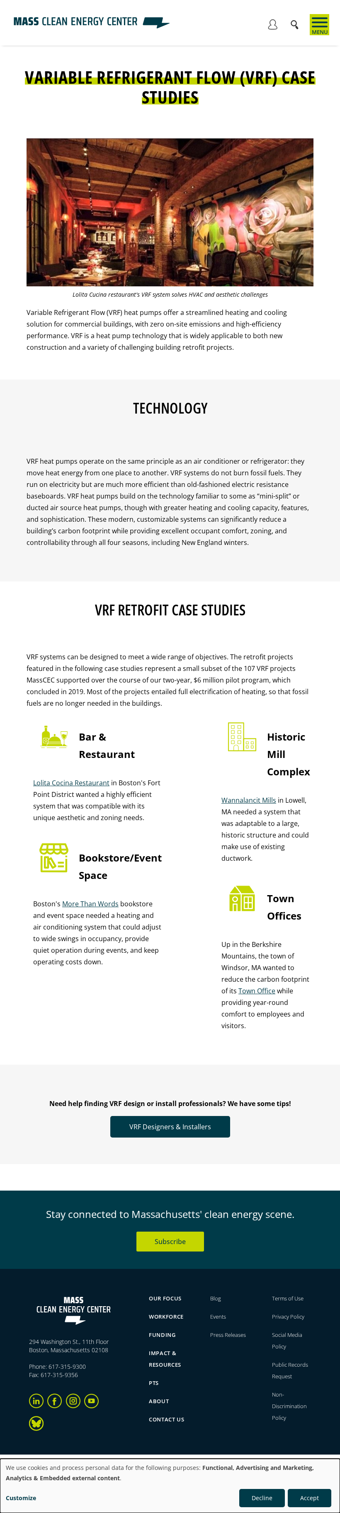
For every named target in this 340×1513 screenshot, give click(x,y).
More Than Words (90, 903)
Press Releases (228, 1335)
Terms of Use (288, 1298)
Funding (162, 1335)
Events (218, 1316)
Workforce (166, 1316)
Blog (215, 1298)
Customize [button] (21, 1498)
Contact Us (167, 1419)
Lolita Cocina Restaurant (71, 782)
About (159, 1401)
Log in (272, 25)
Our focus (165, 1298)
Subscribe (170, 1241)
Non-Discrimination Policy (289, 1406)
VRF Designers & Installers (170, 1126)
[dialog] (170, 1486)
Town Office (256, 990)
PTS (154, 1383)
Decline (262, 1498)
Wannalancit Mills (248, 800)
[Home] (91, 26)
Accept (309, 1498)
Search (297, 20)
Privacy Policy (288, 1316)
